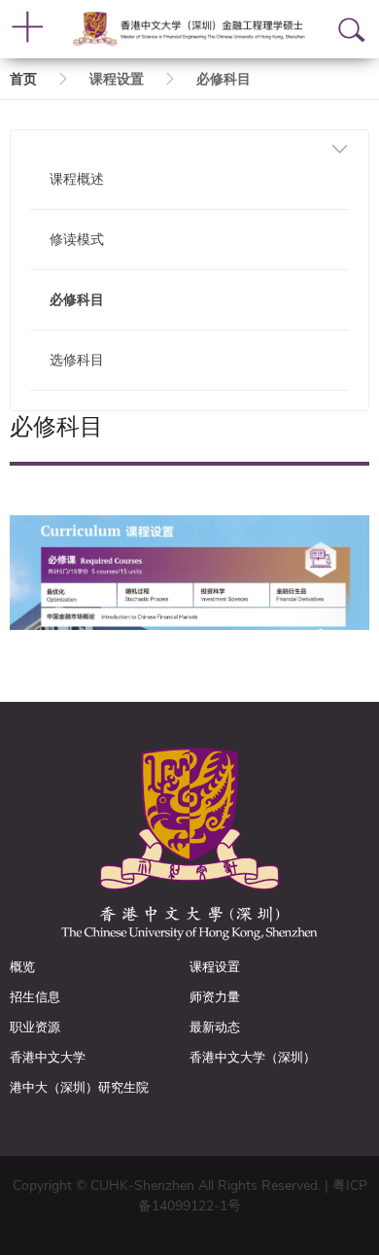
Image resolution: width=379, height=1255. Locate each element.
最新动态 (215, 1027)
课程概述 (77, 179)
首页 (23, 79)
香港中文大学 (48, 1057)
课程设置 (215, 967)
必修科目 (77, 300)
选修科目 (77, 360)
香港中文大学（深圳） (253, 1057)
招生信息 (35, 997)
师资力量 (215, 997)
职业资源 (35, 1027)
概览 (22, 967)
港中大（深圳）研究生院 (79, 1088)
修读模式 (77, 239)
